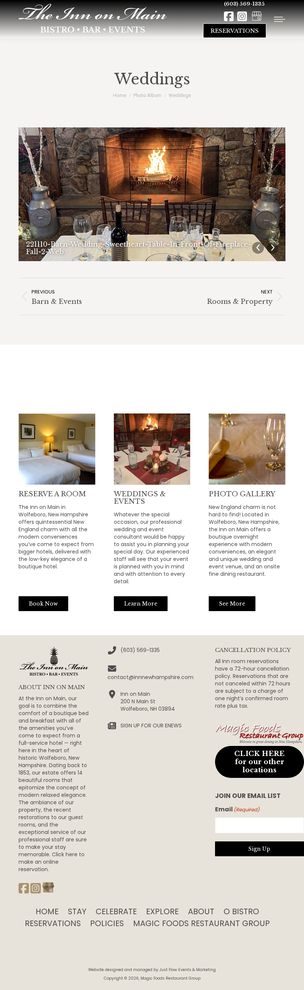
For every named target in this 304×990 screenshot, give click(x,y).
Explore (162, 911)
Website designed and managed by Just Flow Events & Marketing (152, 970)
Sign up (259, 848)
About (201, 911)
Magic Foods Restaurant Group (201, 923)
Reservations (53, 923)
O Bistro (241, 911)
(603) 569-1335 (244, 4)
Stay (77, 911)
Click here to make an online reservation (52, 862)
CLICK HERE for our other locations (259, 761)
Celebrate (116, 911)
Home (47, 911)
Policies (107, 923)
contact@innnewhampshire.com (151, 677)
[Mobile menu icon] (279, 19)
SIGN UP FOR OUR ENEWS (151, 725)
